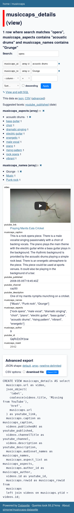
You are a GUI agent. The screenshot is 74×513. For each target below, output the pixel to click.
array (35, 366)
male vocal (12, 142)
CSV (28, 98)
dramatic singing (16, 129)
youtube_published (37, 104)
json (21, 98)
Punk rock (12, 180)
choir (9, 125)
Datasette (24, 505)
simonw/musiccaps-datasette (20, 509)
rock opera (12, 154)
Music (9, 175)
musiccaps (18, 4)
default (27, 366)
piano (9, 146)
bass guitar (13, 121)
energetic (12, 138)
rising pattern (14, 150)
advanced (38, 98)
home (6, 4)
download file (35, 372)
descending (31, 85)
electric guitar (14, 133)
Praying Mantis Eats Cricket (27, 228)
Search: (8, 53)
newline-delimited (50, 366)
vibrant (10, 158)
